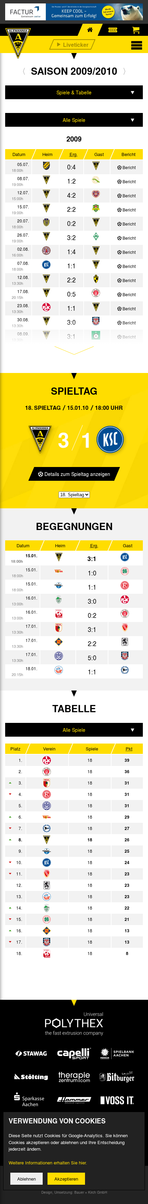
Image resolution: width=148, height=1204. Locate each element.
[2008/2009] (24, 71)
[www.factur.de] (74, 11)
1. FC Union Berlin (67, 817)
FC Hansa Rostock (67, 896)
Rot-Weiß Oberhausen (67, 919)
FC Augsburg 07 (67, 783)
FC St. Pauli (67, 771)
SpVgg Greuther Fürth (67, 908)
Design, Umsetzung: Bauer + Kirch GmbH (74, 1192)
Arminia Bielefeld (67, 828)
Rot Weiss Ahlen (67, 953)
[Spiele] (46, 166)
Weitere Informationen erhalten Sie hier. (48, 1162)
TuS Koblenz (67, 930)
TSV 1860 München (67, 885)
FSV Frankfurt (67, 942)
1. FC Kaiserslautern (67, 760)
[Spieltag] (124, 557)
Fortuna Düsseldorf (67, 794)
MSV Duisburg (67, 805)
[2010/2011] (124, 71)
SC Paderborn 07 (67, 851)
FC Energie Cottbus (67, 874)
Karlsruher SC (67, 862)
